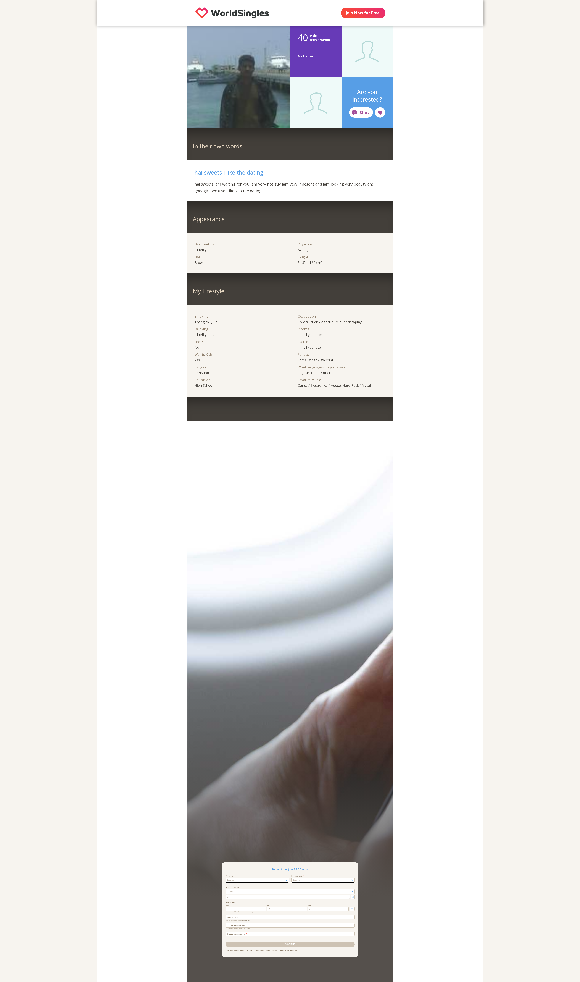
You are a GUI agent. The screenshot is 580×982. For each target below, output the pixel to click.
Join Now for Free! (363, 13)
